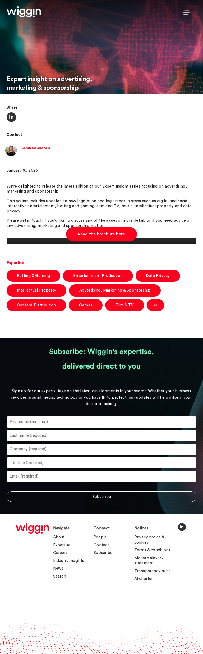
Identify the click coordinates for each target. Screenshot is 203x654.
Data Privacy (158, 276)
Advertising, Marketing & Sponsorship (114, 290)
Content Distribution (36, 305)
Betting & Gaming (33, 276)
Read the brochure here (101, 234)
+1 (155, 305)
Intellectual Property (36, 290)
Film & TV (125, 305)
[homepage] (32, 528)
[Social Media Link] (182, 527)
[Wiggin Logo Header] (24, 11)
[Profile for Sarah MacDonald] (11, 155)
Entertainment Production (98, 276)
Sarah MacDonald (36, 147)
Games (85, 305)
